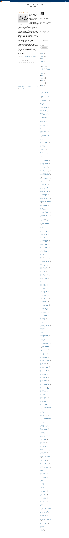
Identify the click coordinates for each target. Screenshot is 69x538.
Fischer (42, 227)
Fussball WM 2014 (44, 241)
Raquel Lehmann (43, 429)
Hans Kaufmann (43, 265)
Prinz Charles (43, 423)
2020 (42, 56)
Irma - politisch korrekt (34, 6)
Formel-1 (42, 230)
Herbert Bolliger (44, 275)
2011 (42, 80)
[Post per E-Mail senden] (36, 56)
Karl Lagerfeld (43, 312)
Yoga (41, 529)
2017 (42, 61)
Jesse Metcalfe (43, 301)
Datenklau (42, 192)
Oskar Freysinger (44, 404)
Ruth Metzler (43, 446)
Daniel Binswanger (44, 187)
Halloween (42, 263)
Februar (44, 66)
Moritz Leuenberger (44, 384)
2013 (42, 77)
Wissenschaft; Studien (45, 519)
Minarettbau (43, 374)
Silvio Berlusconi (44, 467)
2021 (42, 55)
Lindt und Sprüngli (44, 343)
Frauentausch (43, 233)
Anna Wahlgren (43, 111)
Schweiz (42, 455)
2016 (42, 72)
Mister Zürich (43, 381)
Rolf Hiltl (42, 442)
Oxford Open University (45, 407)
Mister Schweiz (43, 380)
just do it (42, 311)
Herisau (42, 277)
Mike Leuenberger (44, 371)
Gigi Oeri (42, 250)
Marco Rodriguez (44, 359)
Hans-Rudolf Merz (44, 267)
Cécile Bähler (43, 167)
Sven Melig (42, 474)
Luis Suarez (43, 353)
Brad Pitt (42, 141)
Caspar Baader (43, 166)
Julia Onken (43, 308)
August (44, 64)
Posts (42, 45)
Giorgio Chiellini (44, 253)
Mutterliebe (43, 391)
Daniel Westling (44, 191)
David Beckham (43, 194)
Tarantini (42, 481)
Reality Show (43, 433)
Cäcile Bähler (43, 153)
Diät (41, 197)
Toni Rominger (43, 495)
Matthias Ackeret (44, 367)
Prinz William (43, 426)
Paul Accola (43, 414)
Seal (41, 459)
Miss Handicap (43, 377)
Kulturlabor (43, 328)
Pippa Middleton (44, 421)
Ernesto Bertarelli (44, 215)
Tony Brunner (43, 497)
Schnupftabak (43, 452)
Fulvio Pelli (43, 237)
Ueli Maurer (43, 501)
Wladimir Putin (43, 523)
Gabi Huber (42, 243)
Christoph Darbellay (45, 176)
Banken (41, 124)
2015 (42, 73)
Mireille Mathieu (44, 376)
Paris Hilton (43, 412)
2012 (42, 78)
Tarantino (42, 483)
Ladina (41, 332)
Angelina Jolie (43, 110)
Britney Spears (43, 143)
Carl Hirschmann (44, 160)
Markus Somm (43, 361)
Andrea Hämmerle (44, 106)
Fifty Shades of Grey (45, 220)
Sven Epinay (43, 473)
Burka (41, 152)
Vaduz (41, 504)
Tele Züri (42, 484)
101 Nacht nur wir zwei (45, 92)
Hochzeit (42, 281)
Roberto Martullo (44, 438)
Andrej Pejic (43, 109)
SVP (41, 476)
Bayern (41, 128)
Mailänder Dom (43, 357)
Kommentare (44, 47)
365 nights (42, 95)
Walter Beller (43, 512)
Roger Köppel (43, 439)
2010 (42, 82)
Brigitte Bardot (44, 142)
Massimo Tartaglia (44, 366)
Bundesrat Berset (44, 148)
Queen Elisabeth (44, 428)
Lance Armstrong (44, 335)
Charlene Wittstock (44, 170)
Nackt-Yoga (42, 393)
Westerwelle (43, 515)
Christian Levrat (44, 173)
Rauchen (42, 432)
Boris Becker (43, 138)
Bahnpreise (42, 122)
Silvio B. (42, 466)
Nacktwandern (43, 394)
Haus (41, 270)
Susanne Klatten (44, 471)
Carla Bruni (43, 161)
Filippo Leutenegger (45, 223)
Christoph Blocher (44, 174)
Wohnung (42, 526)
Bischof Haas (43, 134)
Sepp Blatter (43, 460)
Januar (44, 68)
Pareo (41, 411)
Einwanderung (43, 209)
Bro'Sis (42, 145)
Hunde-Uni (42, 287)
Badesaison (42, 121)
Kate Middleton (43, 315)
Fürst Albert (43, 238)
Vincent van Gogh (44, 511)
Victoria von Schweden (45, 508)
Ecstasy (42, 208)
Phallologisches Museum (45, 418)
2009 (42, 83)
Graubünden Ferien (44, 261)
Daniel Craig (43, 188)
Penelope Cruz (43, 415)
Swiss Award (43, 477)
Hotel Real (42, 282)
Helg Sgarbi (43, 274)
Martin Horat (43, 364)
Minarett (42, 373)
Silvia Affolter (44, 463)
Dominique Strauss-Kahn (45, 201)
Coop (41, 181)
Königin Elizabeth (44, 325)
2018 (42, 60)
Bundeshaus (42, 146)
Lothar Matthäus (44, 349)
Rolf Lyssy (42, 443)
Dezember (44, 63)
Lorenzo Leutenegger (45, 346)
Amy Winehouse (43, 104)
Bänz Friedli (43, 125)
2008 (42, 85)
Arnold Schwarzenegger (45, 118)
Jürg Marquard (43, 309)
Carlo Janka (43, 164)
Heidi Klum (42, 271)
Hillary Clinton (44, 280)
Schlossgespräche (44, 450)
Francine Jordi (43, 231)
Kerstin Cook (43, 319)
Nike (41, 403)
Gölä (41, 257)
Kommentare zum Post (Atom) (30, 88)
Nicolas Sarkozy (44, 398)
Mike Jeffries (43, 370)
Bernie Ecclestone (44, 129)
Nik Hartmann (43, 401)
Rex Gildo (42, 436)
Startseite (28, 86)
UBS (41, 500)
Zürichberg (42, 532)
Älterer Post (35, 86)
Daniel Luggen (43, 190)
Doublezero (42, 204)
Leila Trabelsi (43, 336)
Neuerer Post (21, 86)
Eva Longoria (43, 216)
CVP (41, 185)
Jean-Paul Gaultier (44, 299)
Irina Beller (43, 294)
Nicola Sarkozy (43, 397)
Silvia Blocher (43, 464)
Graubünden (42, 260)
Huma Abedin (43, 285)
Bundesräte (42, 149)
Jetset (41, 302)
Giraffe (42, 254)
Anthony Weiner (43, 114)
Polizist (42, 422)
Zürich (41, 530)
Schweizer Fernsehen (45, 456)
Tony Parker (43, 498)
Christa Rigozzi (44, 171)
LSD (41, 350)
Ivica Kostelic (43, 295)
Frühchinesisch (43, 234)
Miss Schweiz (43, 378)
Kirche (41, 322)
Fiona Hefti (43, 226)
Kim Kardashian (43, 321)
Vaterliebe (42, 505)
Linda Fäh (42, 340)
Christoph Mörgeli (44, 178)
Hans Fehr (42, 264)
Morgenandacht (43, 383)
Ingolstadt (42, 292)
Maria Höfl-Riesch (44, 360)
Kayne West (42, 318)
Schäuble (42, 449)
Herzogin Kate (43, 278)
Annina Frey (43, 113)
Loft (41, 345)
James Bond (42, 297)
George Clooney (43, 244)
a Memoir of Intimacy (45, 96)
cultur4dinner (43, 184)
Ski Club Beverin (44, 469)
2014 (42, 75)
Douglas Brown (43, 205)
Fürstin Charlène (44, 240)
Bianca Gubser (43, 131)
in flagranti (43, 288)
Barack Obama (43, 127)
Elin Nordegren (43, 211)
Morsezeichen (43, 387)
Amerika (42, 103)
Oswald (41, 405)
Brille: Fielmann (46, 69)
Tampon (41, 480)
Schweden (42, 453)
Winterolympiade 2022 (45, 516)
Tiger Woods (43, 491)
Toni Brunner (43, 494)
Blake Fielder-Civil (45, 135)
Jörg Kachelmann (44, 305)
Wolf (41, 527)
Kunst (41, 329)
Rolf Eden (42, 440)
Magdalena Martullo (44, 356)
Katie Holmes (43, 316)
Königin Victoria (44, 326)
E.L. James (42, 206)
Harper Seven (43, 268)
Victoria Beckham (44, 507)
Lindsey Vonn (43, 342)
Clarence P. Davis (44, 180)
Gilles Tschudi (43, 251)
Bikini (41, 132)
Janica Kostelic (44, 298)
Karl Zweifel (43, 314)
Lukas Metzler (43, 354)
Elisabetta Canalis (44, 212)
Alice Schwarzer (44, 100)
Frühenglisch (43, 236)
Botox (41, 139)
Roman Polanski (43, 445)
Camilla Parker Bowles (45, 155)
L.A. (41, 331)
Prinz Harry (43, 425)
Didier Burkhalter (44, 198)
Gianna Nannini (43, 248)
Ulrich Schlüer (43, 502)
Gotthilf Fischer (44, 258)
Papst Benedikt (43, 409)
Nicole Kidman (43, 400)
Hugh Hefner (43, 284)
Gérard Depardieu (44, 247)
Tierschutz (42, 487)
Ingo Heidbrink (43, 291)
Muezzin (42, 390)
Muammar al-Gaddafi (44, 388)
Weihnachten (43, 514)
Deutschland (43, 195)
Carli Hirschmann (44, 163)
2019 (42, 58)
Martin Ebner (43, 363)
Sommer (41, 470)
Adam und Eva (43, 99)
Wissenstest (43, 522)
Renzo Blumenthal (44, 435)
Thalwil (42, 486)
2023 (42, 53)
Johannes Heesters (44, 304)
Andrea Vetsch (43, 107)
